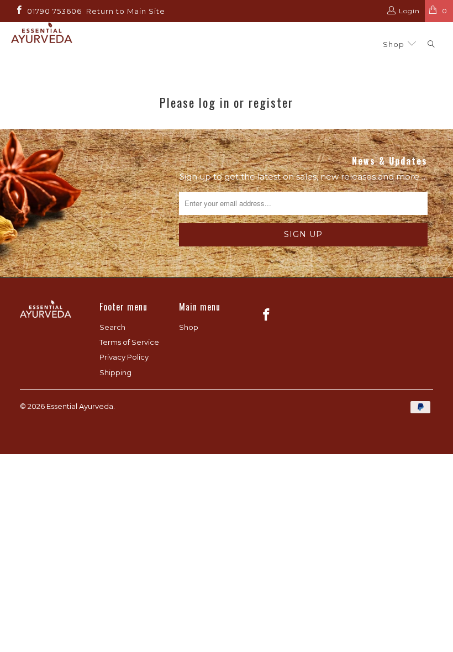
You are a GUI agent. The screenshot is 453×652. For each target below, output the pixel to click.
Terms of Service (129, 342)
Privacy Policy (124, 357)
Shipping (115, 372)
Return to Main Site (125, 11)
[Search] (431, 44)
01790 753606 (54, 11)
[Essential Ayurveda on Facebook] (18, 11)
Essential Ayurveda (79, 406)
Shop (395, 44)
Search (112, 327)
